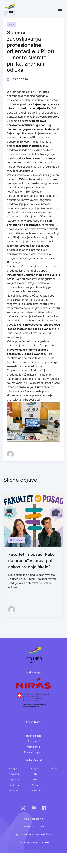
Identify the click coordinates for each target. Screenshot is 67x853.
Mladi (33, 730)
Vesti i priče (33, 746)
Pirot (35, 779)
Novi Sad (14, 774)
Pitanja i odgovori (33, 752)
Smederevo (35, 790)
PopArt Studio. (40, 842)
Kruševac (14, 790)
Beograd (13, 768)
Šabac (35, 785)
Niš (35, 774)
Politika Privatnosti (33, 826)
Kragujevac (13, 779)
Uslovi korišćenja (33, 818)
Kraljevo (35, 768)
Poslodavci (33, 741)
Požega (55, 768)
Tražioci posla (33, 735)
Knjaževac (14, 785)
